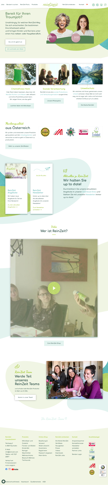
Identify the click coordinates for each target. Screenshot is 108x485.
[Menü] (105, 465)
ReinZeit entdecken (69, 4)
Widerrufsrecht (44, 446)
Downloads (59, 453)
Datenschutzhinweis (12, 482)
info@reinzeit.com (11, 452)
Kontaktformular (77, 443)
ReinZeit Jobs (60, 455)
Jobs (2, 4)
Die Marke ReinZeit (87, 105)
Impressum (25, 482)
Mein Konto (43, 455)
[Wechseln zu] (87, 6)
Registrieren (43, 450)
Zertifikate (58, 443)
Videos (57, 450)
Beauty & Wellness (28, 458)
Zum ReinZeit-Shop (54, 343)
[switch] (102, 475)
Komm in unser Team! (25, 397)
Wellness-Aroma (27, 455)
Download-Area (89, 192)
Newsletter (90, 195)
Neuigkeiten (59, 446)
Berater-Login (77, 454)
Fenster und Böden (28, 446)
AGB (44, 482)
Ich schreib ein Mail (15, 49)
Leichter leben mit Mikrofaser (20, 105)
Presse (57, 448)
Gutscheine (43, 448)
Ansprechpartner (78, 441)
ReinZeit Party (24, 4)
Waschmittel (26, 453)
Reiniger (25, 450)
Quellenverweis (35, 482)
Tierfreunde (26, 460)
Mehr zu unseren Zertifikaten (19, 146)
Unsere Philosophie (54, 101)
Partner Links (76, 450)
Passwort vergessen (45, 453)
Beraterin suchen (12, 4)
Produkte (35, 4)
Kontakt (81, 4)
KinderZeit (25, 448)
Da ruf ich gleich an (15, 42)
